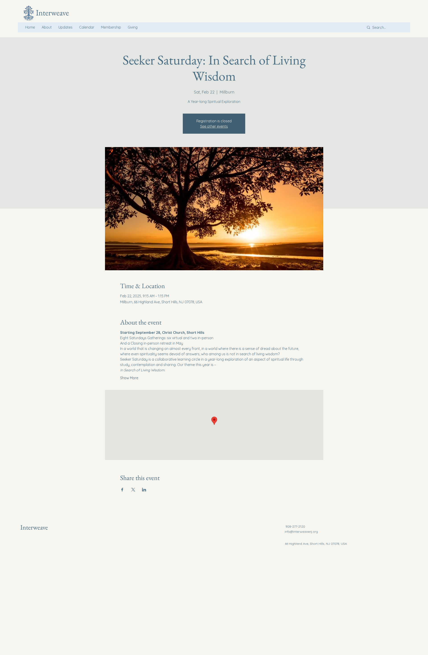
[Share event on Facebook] (122, 489)
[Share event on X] (133, 489)
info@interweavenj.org (301, 532)
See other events (214, 126)
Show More (129, 378)
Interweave (34, 527)
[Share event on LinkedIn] (144, 489)
